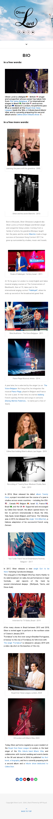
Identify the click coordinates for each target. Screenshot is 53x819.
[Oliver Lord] (26, 17)
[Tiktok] (28, 779)
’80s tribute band (31, 751)
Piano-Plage (16, 391)
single (37, 569)
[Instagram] (32, 779)
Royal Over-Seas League (18, 748)
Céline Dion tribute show (28, 114)
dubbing (41, 395)
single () (37, 519)
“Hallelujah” (33, 290)
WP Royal (43, 802)
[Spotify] (35, 779)
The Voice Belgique (19, 101)
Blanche (32, 234)
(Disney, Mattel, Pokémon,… (16, 401)
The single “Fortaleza (12, 643)
